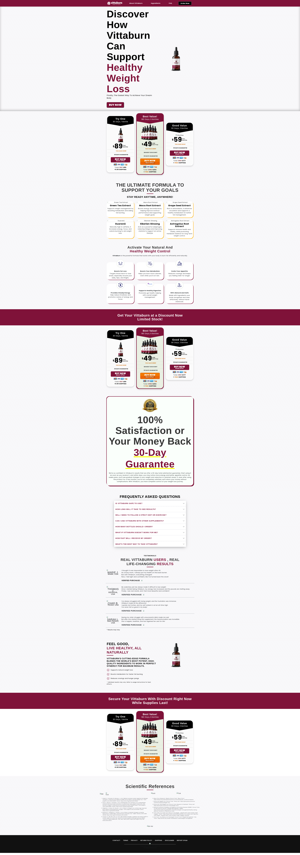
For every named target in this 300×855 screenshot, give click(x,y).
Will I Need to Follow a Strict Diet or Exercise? (140, 515)
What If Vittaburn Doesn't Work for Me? (136, 532)
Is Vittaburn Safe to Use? (128, 503)
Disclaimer (169, 840)
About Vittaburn (135, 3)
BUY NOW (115, 105)
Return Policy (146, 840)
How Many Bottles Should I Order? (134, 527)
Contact (116, 840)
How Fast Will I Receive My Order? (133, 538)
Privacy (134, 840)
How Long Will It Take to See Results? (135, 509)
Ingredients (155, 3)
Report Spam (182, 840)
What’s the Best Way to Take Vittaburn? (136, 544)
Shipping (158, 840)
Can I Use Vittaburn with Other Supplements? (139, 521)
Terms (125, 840)
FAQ (170, 3)
